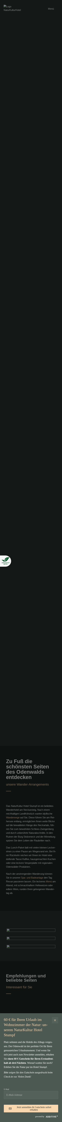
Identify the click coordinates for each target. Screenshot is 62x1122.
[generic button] (55, 1020)
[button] (5, 561)
